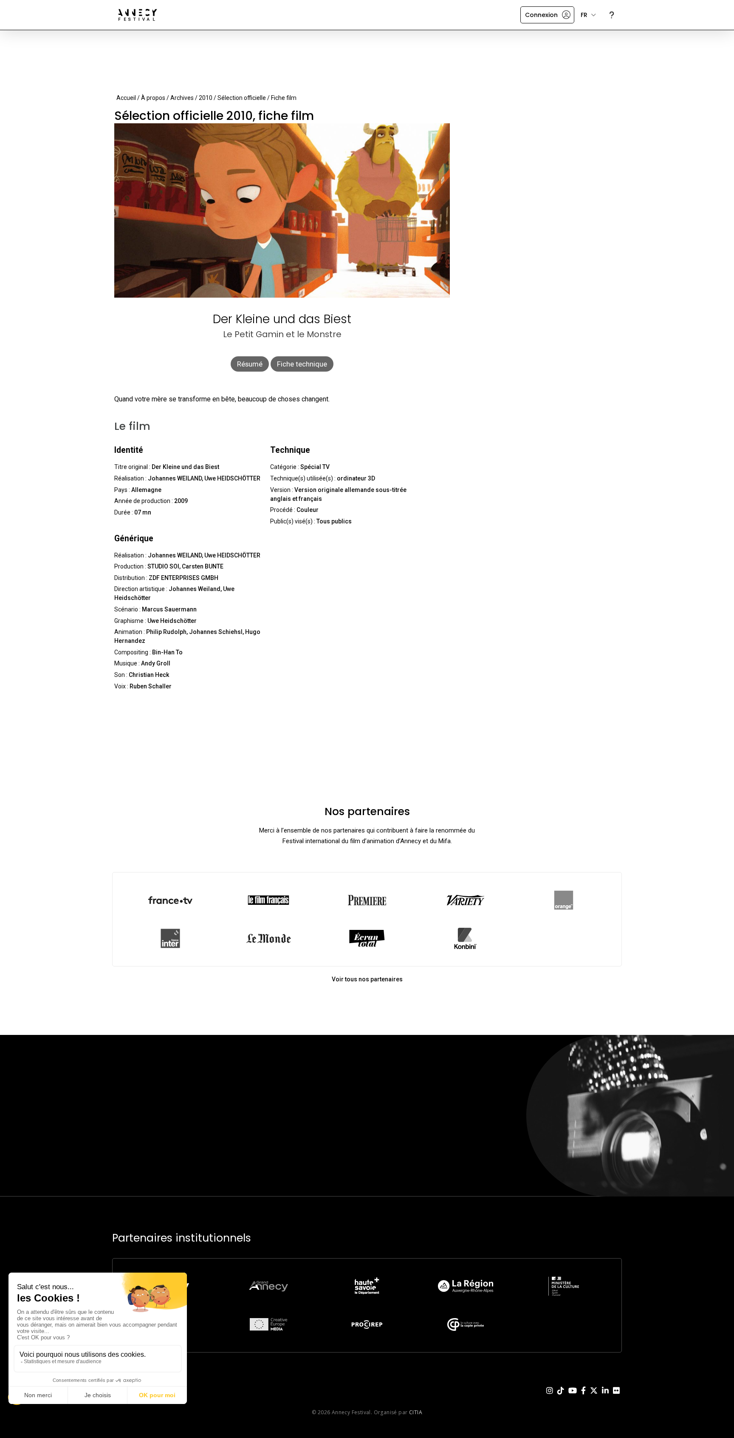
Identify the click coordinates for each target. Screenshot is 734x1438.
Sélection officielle (241, 97)
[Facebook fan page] (583, 1397)
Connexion (541, 15)
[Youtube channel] (572, 1397)
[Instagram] (549, 1397)
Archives (182, 97)
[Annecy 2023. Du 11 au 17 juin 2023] (137, 14)
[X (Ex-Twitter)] (594, 1397)
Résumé (250, 364)
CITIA (415, 1412)
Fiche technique (302, 364)
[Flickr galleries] (616, 1397)
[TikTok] (560, 1397)
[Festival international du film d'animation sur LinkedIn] (605, 1397)
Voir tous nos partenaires (367, 979)
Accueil (126, 97)
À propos (153, 97)
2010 (205, 97)
